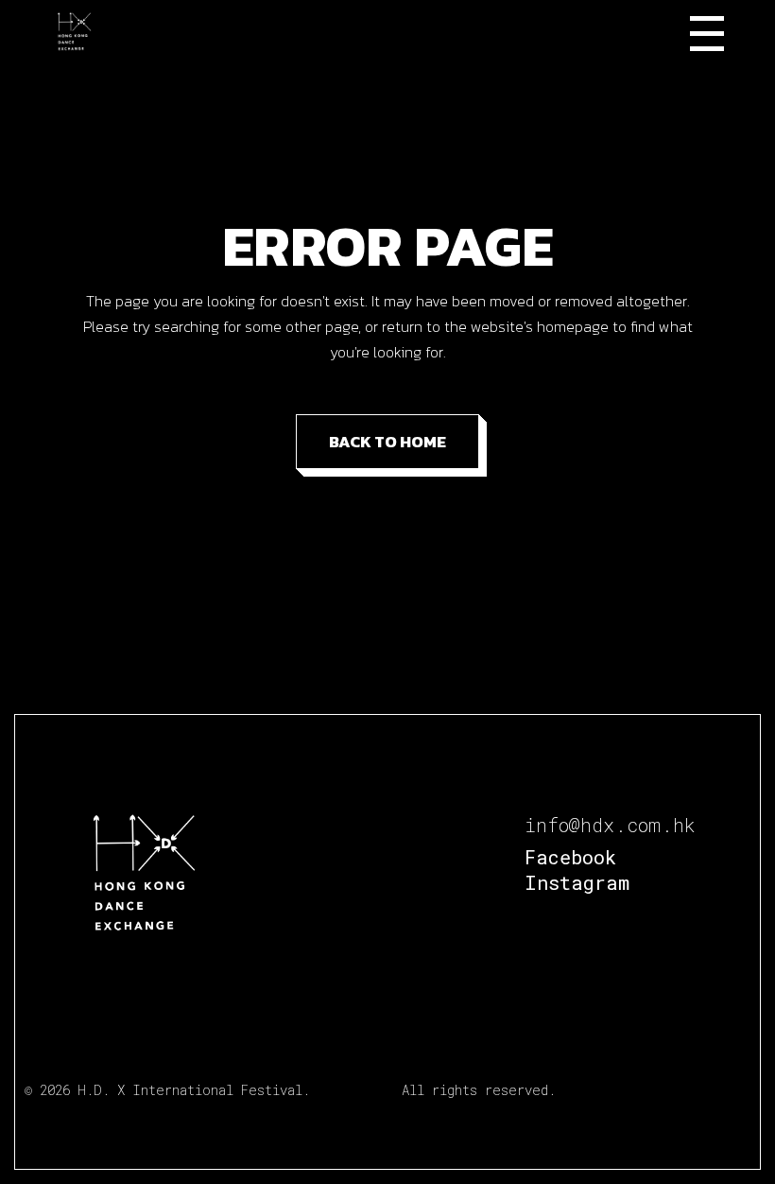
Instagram (577, 882)
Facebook (570, 856)
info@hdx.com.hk (610, 824)
